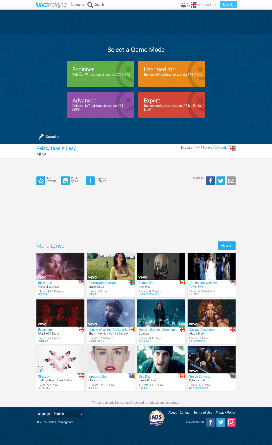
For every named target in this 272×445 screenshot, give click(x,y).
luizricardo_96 (96, 341)
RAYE (41, 333)
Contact (185, 412)
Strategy (44, 376)
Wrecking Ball (97, 376)
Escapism (45, 330)
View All (226, 246)
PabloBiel (93, 294)
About (172, 412)
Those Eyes (147, 283)
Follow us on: (195, 422)
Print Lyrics (74, 179)
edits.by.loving (197, 341)
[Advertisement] (136, 22)
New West (145, 286)
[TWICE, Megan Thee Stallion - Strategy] (60, 359)
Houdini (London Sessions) (158, 330)
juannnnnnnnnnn (198, 387)
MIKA (41, 154)
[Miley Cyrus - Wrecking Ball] (111, 359)
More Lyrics (50, 245)
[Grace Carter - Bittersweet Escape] (111, 266)
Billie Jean (45, 283)
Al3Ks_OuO (44, 387)
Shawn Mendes (98, 333)
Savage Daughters (202, 330)
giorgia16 (93, 387)
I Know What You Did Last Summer (112, 330)
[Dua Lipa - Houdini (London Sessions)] (161, 313)
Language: (43, 414)
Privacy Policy (226, 412)
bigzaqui (42, 294)
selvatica (194, 294)
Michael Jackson (48, 286)
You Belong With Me (203, 283)
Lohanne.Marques (149, 294)
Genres (76, 5)
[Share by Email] (231, 180)
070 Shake (53, 333)
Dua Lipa (144, 333)
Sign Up (228, 5)
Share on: (199, 177)
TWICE (42, 380)
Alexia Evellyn (197, 333)
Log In (208, 5)
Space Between (200, 376)
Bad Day (144, 376)
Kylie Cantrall (197, 380)
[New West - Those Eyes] (161, 266)
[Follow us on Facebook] (210, 422)
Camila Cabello (118, 333)
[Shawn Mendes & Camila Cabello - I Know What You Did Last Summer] (111, 313)
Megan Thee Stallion (60, 380)
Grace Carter (96, 286)
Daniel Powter (147, 380)
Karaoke (52, 137)
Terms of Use (203, 412)
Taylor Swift (196, 286)
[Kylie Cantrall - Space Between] (212, 359)
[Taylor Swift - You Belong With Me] (212, 266)
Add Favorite (51, 179)
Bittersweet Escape (102, 283)
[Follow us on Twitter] (220, 422)
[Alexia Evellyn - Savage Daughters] (212, 313)
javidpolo (221, 148)
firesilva (143, 387)
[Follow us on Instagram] (231, 422)
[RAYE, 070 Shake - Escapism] (60, 313)
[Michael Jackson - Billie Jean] (60, 266)
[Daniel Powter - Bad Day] (161, 359)
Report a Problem (101, 179)
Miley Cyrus (95, 380)
